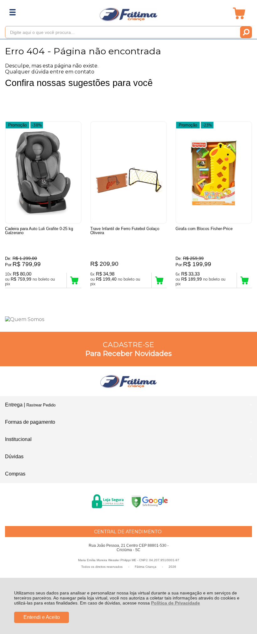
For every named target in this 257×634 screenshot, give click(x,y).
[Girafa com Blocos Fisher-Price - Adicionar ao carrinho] (244, 280)
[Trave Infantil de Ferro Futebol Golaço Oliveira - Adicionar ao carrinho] (159, 280)
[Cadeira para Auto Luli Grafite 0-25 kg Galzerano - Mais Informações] (43, 172)
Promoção (17, 125)
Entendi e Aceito (42, 617)
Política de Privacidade (175, 602)
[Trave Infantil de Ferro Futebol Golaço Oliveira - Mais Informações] (128, 172)
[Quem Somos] (128, 319)
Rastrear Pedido (40, 405)
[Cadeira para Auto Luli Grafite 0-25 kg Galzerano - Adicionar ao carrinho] (74, 280)
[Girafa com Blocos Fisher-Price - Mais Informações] (213, 172)
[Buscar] (246, 32)
